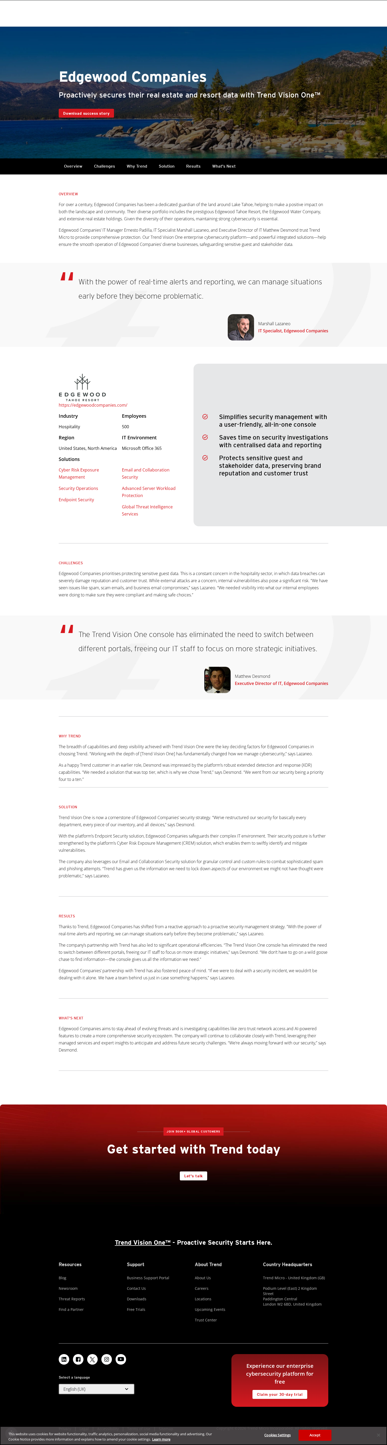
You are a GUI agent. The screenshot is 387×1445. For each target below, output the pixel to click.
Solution (167, 166)
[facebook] (78, 1359)
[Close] (378, 1435)
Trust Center (206, 1319)
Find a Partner (71, 1309)
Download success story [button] (86, 113)
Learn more (161, 1439)
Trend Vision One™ (143, 1242)
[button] (97, 1389)
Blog (62, 1277)
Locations (203, 1298)
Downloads (136, 1298)
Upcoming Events (210, 1309)
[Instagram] (106, 1359)
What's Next (224, 166)
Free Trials (136, 1309)
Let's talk (193, 1176)
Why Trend (137, 166)
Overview (73, 166)
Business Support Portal (148, 1277)
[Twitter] (92, 1359)
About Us (203, 1277)
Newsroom (68, 1288)
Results (193, 166)
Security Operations (78, 488)
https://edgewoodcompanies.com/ (93, 405)
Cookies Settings (277, 1435)
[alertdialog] (193, 1435)
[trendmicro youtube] (121, 1359)
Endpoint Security (76, 500)
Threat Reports (72, 1298)
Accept (315, 1435)
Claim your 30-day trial (277, 1393)
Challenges (104, 166)
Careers (202, 1288)
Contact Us (136, 1288)
